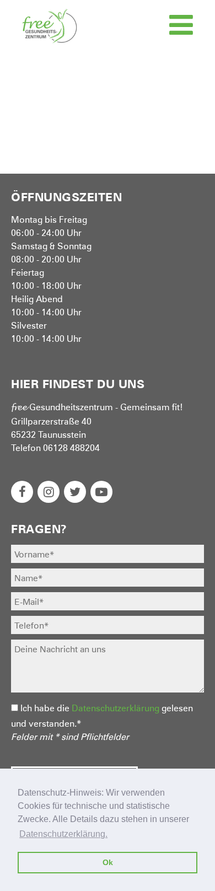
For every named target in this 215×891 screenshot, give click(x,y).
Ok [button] (108, 862)
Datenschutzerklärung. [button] (63, 834)
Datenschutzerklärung (115, 707)
